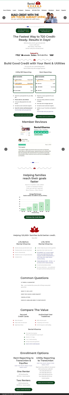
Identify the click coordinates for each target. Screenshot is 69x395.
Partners (44, 10)
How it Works (7, 10)
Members (51, 10)
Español (63, 10)
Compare (20, 10)
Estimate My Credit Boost (34, 217)
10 (40, 26)
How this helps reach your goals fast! (23, 366)
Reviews (27, 10)
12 (43, 26)
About (57, 10)
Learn (14, 10)
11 (41, 26)
